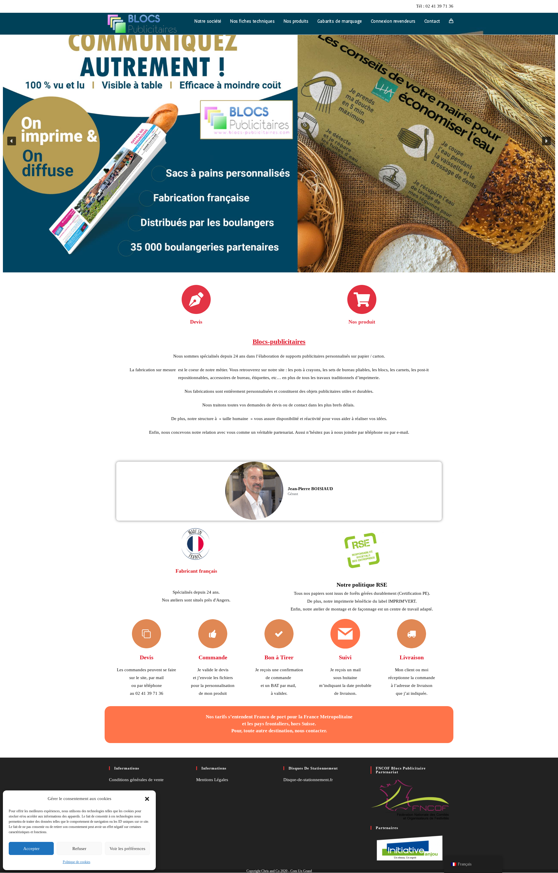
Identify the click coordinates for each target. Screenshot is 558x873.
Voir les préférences (127, 848)
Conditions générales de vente (136, 779)
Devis (196, 322)
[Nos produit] (361, 299)
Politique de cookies (76, 862)
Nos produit (361, 322)
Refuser (79, 848)
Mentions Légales (212, 779)
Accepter (31, 848)
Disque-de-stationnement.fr (308, 779)
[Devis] (196, 299)
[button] (147, 799)
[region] (279, 141)
